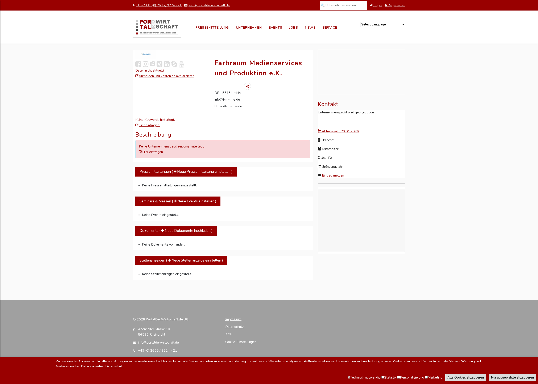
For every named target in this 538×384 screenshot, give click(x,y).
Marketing (435, 377)
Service (330, 27)
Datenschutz (234, 326)
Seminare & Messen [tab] (178, 201)
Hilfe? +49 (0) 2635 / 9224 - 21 (159, 5)
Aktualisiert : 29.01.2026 (340, 131)
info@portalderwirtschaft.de (209, 5)
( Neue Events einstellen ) (194, 201)
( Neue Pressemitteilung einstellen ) (202, 171)
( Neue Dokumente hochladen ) (185, 230)
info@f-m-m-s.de (227, 99)
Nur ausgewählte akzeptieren (512, 377)
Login (377, 5)
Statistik (390, 377)
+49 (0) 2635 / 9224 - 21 (157, 350)
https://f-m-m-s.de (228, 106)
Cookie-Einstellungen (240, 342)
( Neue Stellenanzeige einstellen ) (194, 260)
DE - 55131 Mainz (228, 92)
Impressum (233, 319)
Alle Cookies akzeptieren (465, 377)
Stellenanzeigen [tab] (181, 260)
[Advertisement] (361, 244)
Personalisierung (412, 377)
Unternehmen (249, 27)
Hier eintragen (152, 152)
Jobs (293, 27)
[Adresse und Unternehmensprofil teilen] (247, 86)
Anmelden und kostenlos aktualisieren (166, 76)
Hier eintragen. (149, 125)
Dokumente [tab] (176, 230)
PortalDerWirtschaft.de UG (167, 319)
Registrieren (396, 5)
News (310, 27)
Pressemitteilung (212, 27)
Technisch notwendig (365, 377)
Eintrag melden (333, 175)
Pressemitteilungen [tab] (186, 171)
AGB (228, 334)
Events (275, 27)
